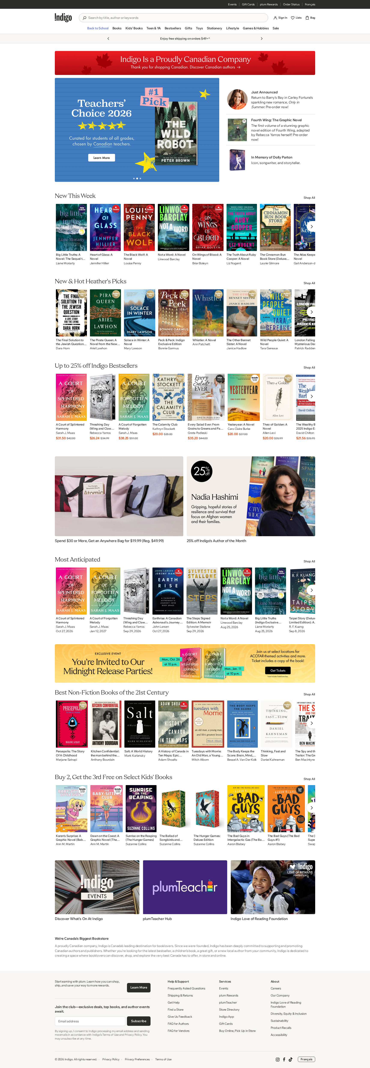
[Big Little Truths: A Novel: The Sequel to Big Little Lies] (71, 227)
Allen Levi (269, 433)
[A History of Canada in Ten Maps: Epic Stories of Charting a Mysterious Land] (173, 724)
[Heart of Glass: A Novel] (105, 227)
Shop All (309, 198)
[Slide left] (61, 129)
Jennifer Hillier (99, 263)
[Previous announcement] (108, 38)
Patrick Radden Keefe (309, 348)
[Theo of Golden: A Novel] (278, 397)
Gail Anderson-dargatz (309, 263)
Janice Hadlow (236, 348)
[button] (97, 30)
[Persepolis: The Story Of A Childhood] (72, 724)
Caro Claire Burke (239, 429)
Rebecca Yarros (100, 433)
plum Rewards (269, 4)
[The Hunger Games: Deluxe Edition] (209, 808)
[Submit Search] (84, 18)
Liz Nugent (234, 263)
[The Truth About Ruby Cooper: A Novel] (242, 227)
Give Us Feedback (180, 1017)
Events (232, 4)
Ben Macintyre (305, 760)
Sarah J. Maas (65, 433)
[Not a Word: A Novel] (173, 227)
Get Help (174, 1002)
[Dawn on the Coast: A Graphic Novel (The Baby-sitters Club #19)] (106, 808)
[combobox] (176, 18)
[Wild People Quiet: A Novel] (276, 312)
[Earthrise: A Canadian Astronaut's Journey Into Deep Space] (168, 591)
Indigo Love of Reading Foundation (286, 1004)
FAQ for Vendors (178, 1031)
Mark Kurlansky (134, 755)
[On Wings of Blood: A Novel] (208, 227)
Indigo (69, 1059)
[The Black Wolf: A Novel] (139, 227)
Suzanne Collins (136, 844)
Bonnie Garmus (168, 348)
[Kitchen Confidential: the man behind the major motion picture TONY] (106, 724)
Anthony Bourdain (103, 760)
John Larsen (160, 627)
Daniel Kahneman (273, 760)
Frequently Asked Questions (186, 988)
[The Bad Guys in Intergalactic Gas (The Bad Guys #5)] (246, 808)
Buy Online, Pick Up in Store (237, 1031)
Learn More (138, 987)
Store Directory (229, 1009)
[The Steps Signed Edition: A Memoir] (202, 591)
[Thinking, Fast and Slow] (276, 724)
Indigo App (226, 1017)
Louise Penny (132, 263)
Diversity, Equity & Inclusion (289, 1014)
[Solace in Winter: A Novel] (139, 312)
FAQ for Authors (178, 1024)
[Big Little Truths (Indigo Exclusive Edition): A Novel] (270, 591)
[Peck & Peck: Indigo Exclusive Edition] (173, 312)
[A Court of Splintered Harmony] (71, 397)
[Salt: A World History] (139, 724)
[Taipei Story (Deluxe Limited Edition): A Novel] (305, 591)
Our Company (280, 995)
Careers (276, 988)
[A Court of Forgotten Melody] (134, 397)
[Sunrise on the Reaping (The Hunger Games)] (141, 808)
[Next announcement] (261, 38)
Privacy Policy (110, 1059)
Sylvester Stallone (198, 627)
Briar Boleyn (200, 263)
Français (310, 4)
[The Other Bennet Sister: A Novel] (242, 312)
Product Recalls (281, 1028)
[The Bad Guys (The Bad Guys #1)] (286, 808)
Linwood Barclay (169, 259)
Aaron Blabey (236, 844)
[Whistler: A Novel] (208, 312)
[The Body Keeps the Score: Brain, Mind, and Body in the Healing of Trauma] (242, 724)
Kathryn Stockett (163, 429)
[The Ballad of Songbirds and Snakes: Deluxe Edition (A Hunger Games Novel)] (175, 808)
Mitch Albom (200, 760)
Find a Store (176, 1009)
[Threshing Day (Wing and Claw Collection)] (103, 397)
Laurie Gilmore (269, 263)
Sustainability (279, 1021)
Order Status (291, 4)
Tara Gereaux (269, 348)
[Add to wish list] (82, 246)
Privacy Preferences (137, 1059)
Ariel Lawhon (98, 348)
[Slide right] (212, 129)
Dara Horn (63, 348)
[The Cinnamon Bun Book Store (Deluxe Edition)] (275, 227)
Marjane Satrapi (66, 760)
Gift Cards (248, 4)
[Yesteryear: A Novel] (244, 397)
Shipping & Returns (180, 995)
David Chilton (305, 433)
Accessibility (279, 1035)
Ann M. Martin (65, 844)
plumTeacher (228, 1002)
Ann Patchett (201, 344)
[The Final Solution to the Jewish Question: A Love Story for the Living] (71, 312)
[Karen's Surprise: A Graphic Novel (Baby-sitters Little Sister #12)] (71, 808)
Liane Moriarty (65, 263)
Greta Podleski (197, 433)
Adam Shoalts (167, 760)
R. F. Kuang (296, 627)
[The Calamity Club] (168, 397)
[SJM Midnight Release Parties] (185, 663)
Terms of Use (163, 1059)
